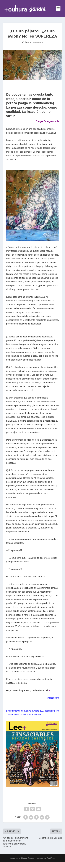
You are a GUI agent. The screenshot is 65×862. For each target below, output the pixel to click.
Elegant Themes (27, 858)
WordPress (51, 858)
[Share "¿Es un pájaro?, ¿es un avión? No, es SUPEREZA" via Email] (39, 809)
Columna (26, 42)
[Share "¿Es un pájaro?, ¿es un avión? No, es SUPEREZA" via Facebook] (26, 809)
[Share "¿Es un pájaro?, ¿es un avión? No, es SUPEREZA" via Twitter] (32, 809)
